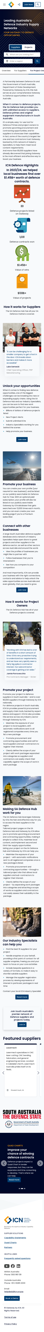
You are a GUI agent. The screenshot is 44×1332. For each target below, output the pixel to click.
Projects (28, 47)
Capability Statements (15, 1237)
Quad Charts (10, 1242)
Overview (6, 70)
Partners (8, 1247)
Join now (22, 439)
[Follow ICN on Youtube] (7, 1266)
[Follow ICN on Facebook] (12, 1266)
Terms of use (10, 1317)
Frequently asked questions (17, 1258)
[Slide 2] (24, 1188)
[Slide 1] (22, 1188)
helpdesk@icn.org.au (13, 1291)
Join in (22, 1024)
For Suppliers (20, 70)
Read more (22, 997)
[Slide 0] (19, 1188)
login (18, 4)
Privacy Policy (10, 1324)
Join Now (28, 4)
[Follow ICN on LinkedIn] (18, 1266)
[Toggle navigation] (4, 4)
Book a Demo (12, 1298)
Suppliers (15, 47)
